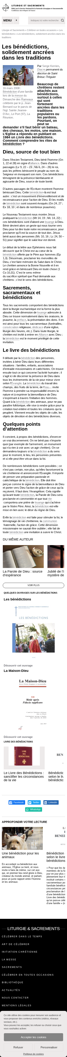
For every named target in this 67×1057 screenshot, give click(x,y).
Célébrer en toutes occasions (42, 30)
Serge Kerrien (50, 66)
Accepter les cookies (33, 1037)
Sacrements (12, 967)
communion (50, 521)
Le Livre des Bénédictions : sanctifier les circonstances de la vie (24, 776)
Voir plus (33, 585)
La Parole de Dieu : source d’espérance (22, 573)
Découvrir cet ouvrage (18, 665)
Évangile (16, 383)
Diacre (41, 69)
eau (46, 387)
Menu (7, 20)
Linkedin (52, 802)
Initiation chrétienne (20, 952)
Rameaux (27, 99)
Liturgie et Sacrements (13, 30)
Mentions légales (16, 1005)
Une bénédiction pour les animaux (20, 855)
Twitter (35, 802)
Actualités (11, 990)
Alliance (43, 334)
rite (50, 498)
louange (49, 221)
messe (19, 95)
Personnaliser (49, 1047)
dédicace (37, 327)
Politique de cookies (33, 1054)
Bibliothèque (13, 982)
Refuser (18, 1047)
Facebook (18, 802)
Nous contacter (15, 997)
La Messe (9, 959)
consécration (10, 327)
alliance (34, 163)
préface (21, 319)
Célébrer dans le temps (22, 936)
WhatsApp (35, 809)
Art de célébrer (16, 944)
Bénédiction (10, 91)
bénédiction (12, 144)
